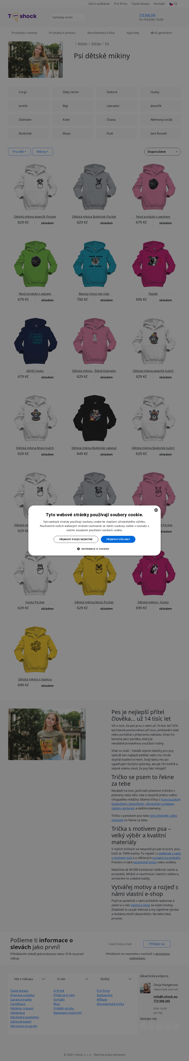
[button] (94, 549)
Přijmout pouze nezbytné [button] (76, 539)
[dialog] (94, 530)
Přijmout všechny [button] (118, 539)
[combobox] (156, 510)
